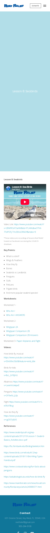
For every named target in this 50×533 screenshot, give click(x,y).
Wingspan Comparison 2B (18, 331)
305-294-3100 (25, 526)
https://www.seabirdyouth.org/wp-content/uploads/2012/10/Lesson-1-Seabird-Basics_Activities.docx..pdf (24, 436)
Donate (35, 6)
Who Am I (10, 311)
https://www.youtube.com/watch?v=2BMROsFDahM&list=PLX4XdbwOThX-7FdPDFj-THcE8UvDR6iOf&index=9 (24, 228)
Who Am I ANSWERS (15, 315)
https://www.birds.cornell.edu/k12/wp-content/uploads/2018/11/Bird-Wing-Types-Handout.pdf (23, 456)
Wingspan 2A (12, 327)
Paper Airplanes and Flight (28, 341)
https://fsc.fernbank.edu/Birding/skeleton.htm (24, 446)
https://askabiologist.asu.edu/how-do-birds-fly (24, 476)
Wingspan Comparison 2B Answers (22, 335)
